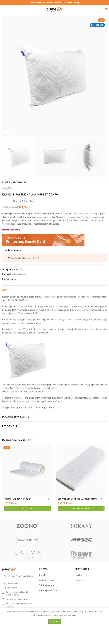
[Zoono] (27, 526)
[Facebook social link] (18, 279)
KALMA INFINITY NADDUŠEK (18, 499)
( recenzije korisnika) (23, 201)
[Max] (81, 540)
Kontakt (42, 575)
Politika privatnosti (47, 590)
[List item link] (18, 599)
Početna (6, 182)
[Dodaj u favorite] (50, 447)
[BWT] (81, 555)
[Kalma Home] (27, 555)
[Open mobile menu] (3, 10)
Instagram (79, 580)
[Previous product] (99, 182)
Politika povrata (46, 585)
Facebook (79, 575)
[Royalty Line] (27, 540)
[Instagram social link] (21, 279)
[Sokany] (81, 526)
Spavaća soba (19, 182)
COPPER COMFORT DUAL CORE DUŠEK (77, 499)
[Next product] (105, 182)
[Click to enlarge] (7, 131)
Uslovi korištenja (46, 580)
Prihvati (54, 621)
